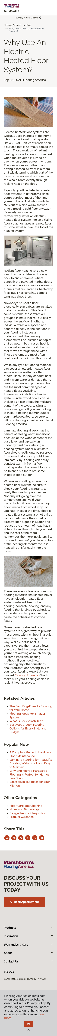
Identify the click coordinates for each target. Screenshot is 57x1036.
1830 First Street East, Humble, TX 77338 (25, 979)
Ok (28, 1024)
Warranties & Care (16, 944)
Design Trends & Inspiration (28, 813)
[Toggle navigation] (50, 11)
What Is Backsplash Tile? (26, 721)
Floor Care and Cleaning (26, 805)
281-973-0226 (11, 11)
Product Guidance (22, 816)
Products (10, 927)
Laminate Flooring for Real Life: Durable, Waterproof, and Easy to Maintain (31, 763)
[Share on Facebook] (27, 837)
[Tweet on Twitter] (34, 837)
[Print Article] (13, 837)
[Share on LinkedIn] (41, 837)
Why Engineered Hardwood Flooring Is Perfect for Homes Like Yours (29, 774)
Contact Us (11, 961)
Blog (28, 25)
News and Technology (25, 809)
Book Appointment (26, 901)
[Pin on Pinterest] (20, 837)
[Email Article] (7, 837)
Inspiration (11, 936)
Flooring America (12, 25)
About (8, 953)
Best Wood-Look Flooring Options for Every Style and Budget (28, 728)
